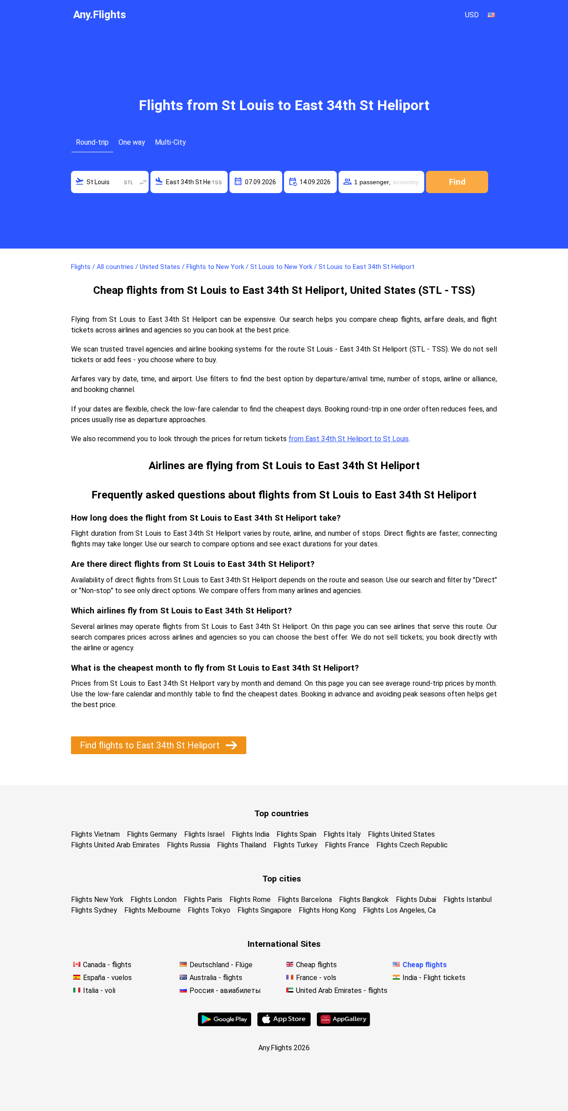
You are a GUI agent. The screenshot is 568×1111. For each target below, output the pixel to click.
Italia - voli (99, 990)
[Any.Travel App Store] (284, 1023)
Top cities (281, 879)
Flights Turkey (295, 845)
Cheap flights (316, 965)
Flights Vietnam (95, 834)
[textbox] (110, 182)
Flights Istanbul (467, 899)
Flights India (250, 834)
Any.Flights (99, 14)
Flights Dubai (416, 899)
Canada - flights (107, 965)
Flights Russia (188, 845)
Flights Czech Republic (412, 845)
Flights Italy (342, 834)
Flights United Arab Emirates (115, 845)
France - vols (316, 977)
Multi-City (170, 142)
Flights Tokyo (209, 910)
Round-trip (92, 142)
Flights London (153, 899)
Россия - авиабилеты (225, 990)
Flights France (347, 845)
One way (131, 142)
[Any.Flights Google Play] (224, 1023)
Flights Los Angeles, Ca (399, 910)
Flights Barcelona (305, 899)
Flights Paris (203, 899)
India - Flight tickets (433, 977)
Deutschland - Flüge (220, 965)
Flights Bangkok (364, 899)
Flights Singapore (264, 910)
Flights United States (401, 834)
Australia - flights (215, 977)
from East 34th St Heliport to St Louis (348, 439)
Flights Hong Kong (327, 910)
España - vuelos (107, 977)
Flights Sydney (94, 910)
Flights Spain (296, 834)
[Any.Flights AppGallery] (343, 1023)
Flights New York (97, 899)
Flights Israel (204, 834)
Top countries (281, 813)
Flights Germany (152, 834)
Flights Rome (250, 899)
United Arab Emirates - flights (341, 990)
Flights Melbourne (152, 910)
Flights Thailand (241, 845)
